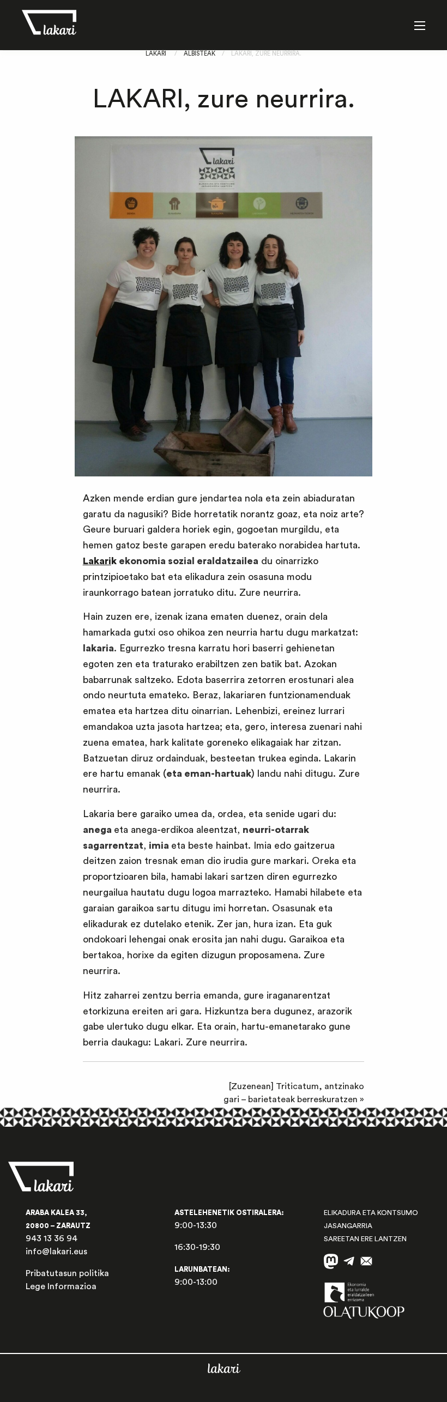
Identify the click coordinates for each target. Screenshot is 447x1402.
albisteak (199, 54)
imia (159, 845)
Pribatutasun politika (67, 1273)
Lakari (156, 54)
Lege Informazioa (61, 1286)
